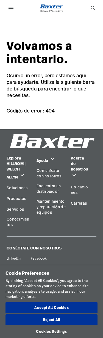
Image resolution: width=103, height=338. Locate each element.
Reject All (51, 319)
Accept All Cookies (51, 307)
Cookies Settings (51, 331)
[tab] (93, 8)
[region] (51, 301)
